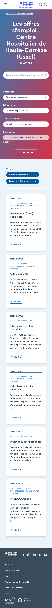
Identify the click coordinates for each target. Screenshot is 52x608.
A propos (9, 565)
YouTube (46, 554)
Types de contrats (12, 119)
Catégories (8, 92)
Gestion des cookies (14, 588)
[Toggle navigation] (5, 4)
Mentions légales (12, 570)
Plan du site (10, 576)
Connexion (46, 4)
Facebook (24, 555)
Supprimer (8, 142)
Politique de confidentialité (17, 582)
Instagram (29, 555)
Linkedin (34, 555)
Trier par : (11, 169)
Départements (10, 105)
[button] (26, 97)
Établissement (10, 132)
